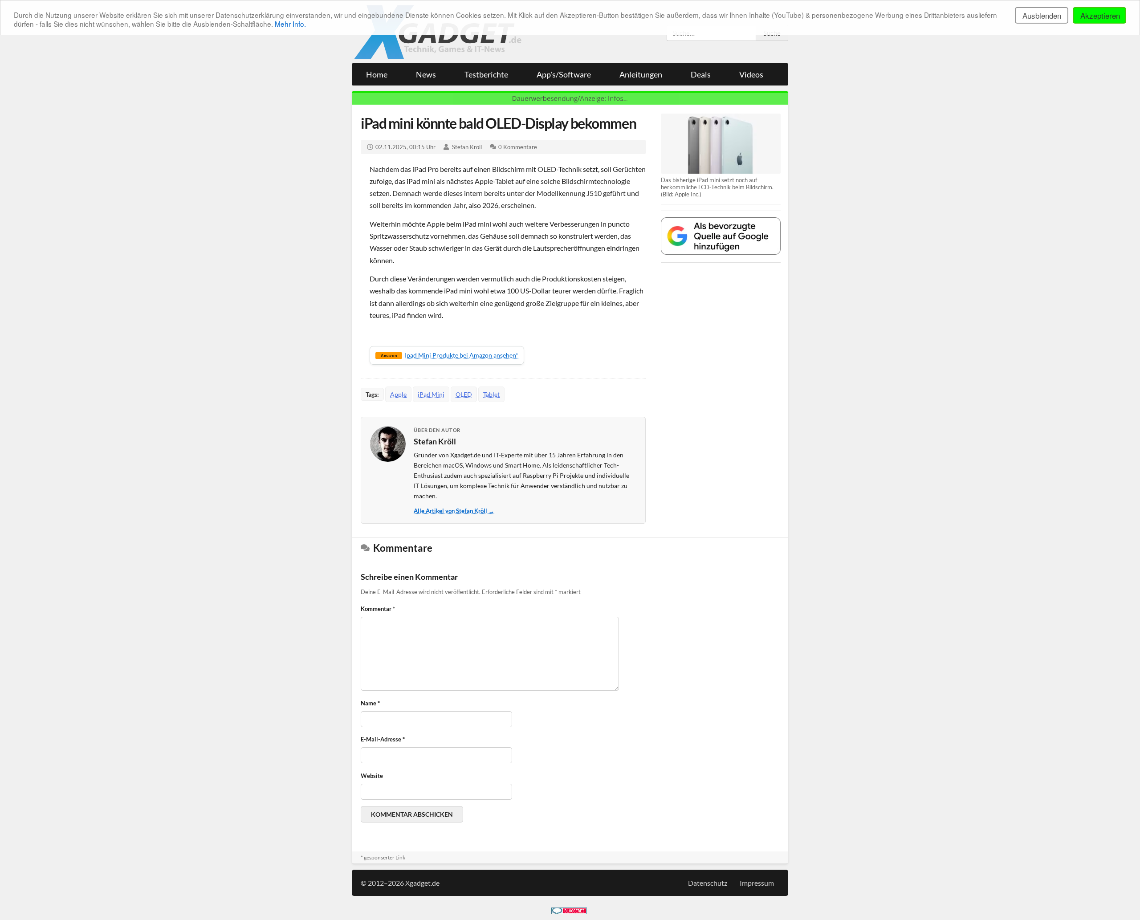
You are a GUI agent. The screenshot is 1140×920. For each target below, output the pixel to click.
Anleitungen (640, 74)
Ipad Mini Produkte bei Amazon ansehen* (450, 355)
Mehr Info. (290, 23)
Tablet (491, 394)
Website (372, 775)
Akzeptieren (1100, 15)
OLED (464, 394)
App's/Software (564, 74)
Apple (398, 394)
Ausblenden (1041, 15)
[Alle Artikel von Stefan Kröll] (388, 444)
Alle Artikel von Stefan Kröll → (454, 510)
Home (376, 74)
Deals (701, 74)
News (426, 74)
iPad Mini (431, 394)
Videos (751, 74)
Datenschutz (707, 883)
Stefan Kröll (467, 147)
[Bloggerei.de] (569, 911)
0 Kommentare (517, 147)
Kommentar (378, 608)
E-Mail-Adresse (383, 739)
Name (370, 703)
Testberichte (486, 74)
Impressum (757, 883)
